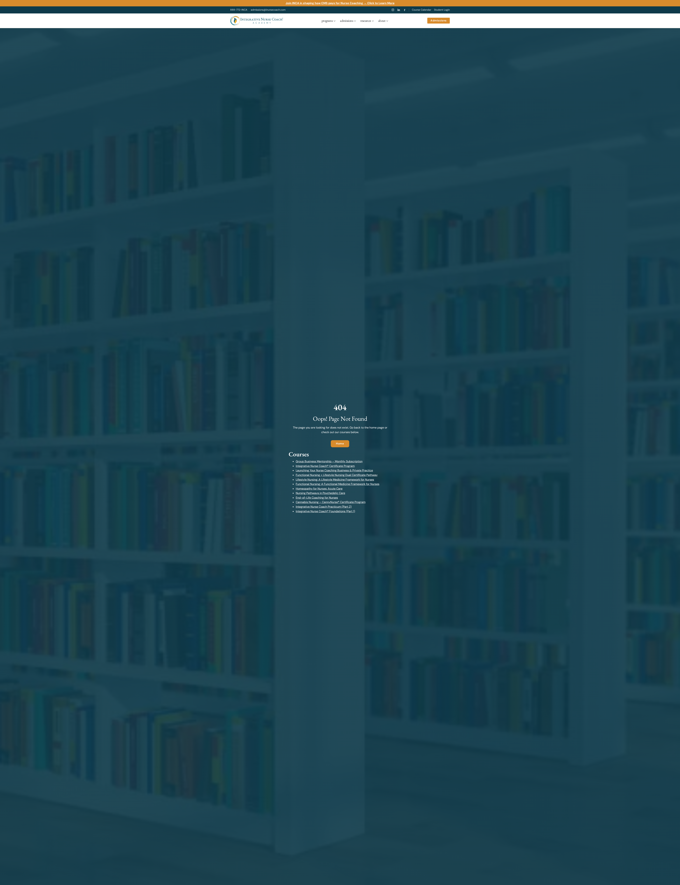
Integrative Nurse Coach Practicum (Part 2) (324, 507)
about (381, 20)
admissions (346, 20)
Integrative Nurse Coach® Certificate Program (325, 466)
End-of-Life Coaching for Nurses (317, 497)
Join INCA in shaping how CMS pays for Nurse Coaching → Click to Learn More (340, 3)
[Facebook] (404, 9)
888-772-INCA (238, 9)
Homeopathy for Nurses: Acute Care (319, 488)
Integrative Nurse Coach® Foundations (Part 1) (325, 511)
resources (365, 20)
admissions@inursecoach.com (268, 9)
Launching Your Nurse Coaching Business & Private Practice (334, 470)
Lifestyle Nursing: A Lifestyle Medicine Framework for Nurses (335, 479)
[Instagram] (392, 9)
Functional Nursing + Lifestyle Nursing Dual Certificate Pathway (337, 475)
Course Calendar (421, 9)
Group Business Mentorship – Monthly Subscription (329, 461)
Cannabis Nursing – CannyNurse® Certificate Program (331, 502)
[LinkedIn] (398, 9)
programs (327, 20)
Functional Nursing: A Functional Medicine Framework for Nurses (337, 484)
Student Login (442, 9)
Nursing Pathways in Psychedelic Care (320, 493)
